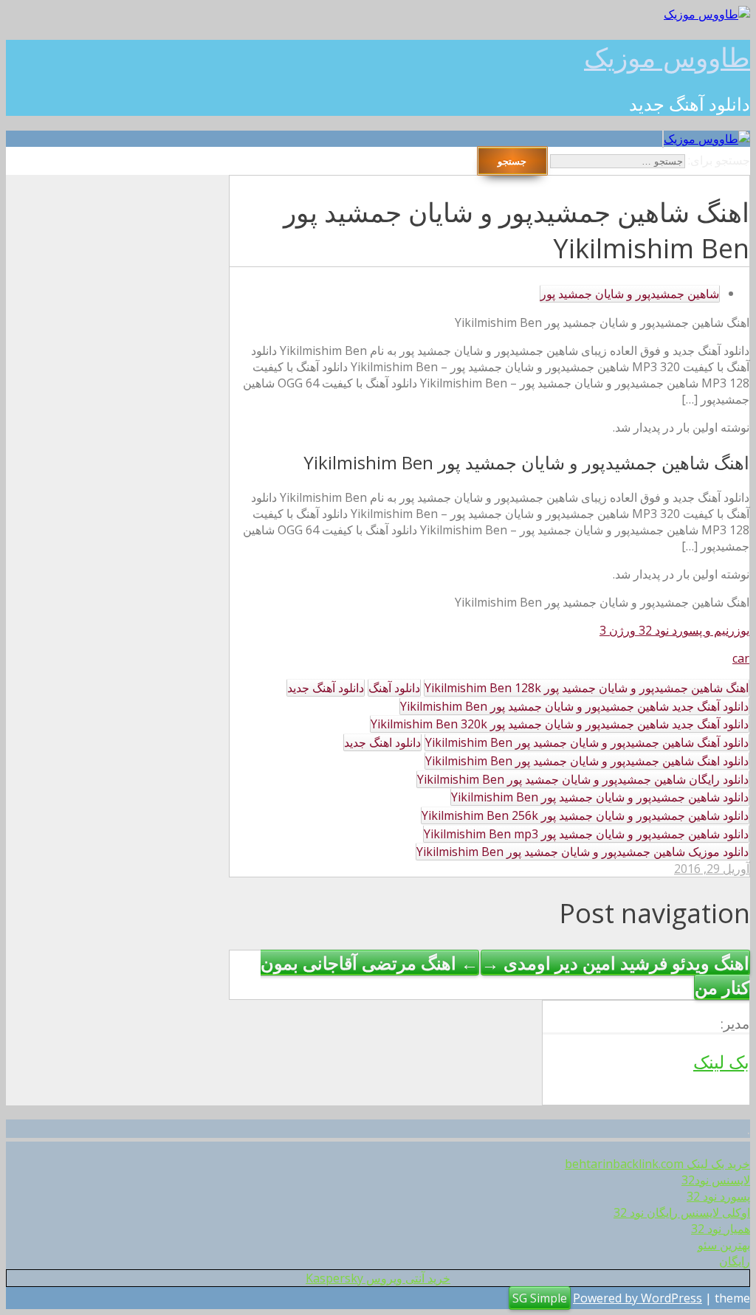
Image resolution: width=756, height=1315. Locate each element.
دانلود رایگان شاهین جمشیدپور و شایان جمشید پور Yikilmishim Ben (583, 779)
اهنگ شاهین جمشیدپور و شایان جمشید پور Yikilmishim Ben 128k (587, 688)
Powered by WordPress (637, 1298)
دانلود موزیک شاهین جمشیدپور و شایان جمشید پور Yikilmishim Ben (582, 851)
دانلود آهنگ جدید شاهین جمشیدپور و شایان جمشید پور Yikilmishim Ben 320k (560, 724)
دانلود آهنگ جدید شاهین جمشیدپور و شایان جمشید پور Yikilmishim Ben (574, 706)
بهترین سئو (724, 1245)
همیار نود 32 (720, 1229)
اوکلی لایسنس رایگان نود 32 (682, 1212)
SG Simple (539, 1298)
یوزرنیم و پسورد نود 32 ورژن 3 (674, 630)
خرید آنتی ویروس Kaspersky (378, 1278)
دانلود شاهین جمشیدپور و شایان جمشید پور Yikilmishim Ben (600, 797)
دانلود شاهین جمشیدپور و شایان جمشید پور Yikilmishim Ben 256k (585, 815)
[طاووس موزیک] (707, 14)
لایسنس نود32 (715, 1180)
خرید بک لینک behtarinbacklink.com (657, 1164)
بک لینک (721, 1061)
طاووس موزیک (667, 57)
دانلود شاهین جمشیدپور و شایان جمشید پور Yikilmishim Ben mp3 (586, 834)
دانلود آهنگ (394, 688)
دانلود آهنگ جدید (325, 688)
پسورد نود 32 (718, 1196)
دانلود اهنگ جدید (382, 742)
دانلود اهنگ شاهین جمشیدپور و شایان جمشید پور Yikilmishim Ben (587, 761)
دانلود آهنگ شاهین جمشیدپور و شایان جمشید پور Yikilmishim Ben (587, 742)
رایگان (734, 1261)
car (740, 658)
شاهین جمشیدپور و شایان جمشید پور (629, 294)
